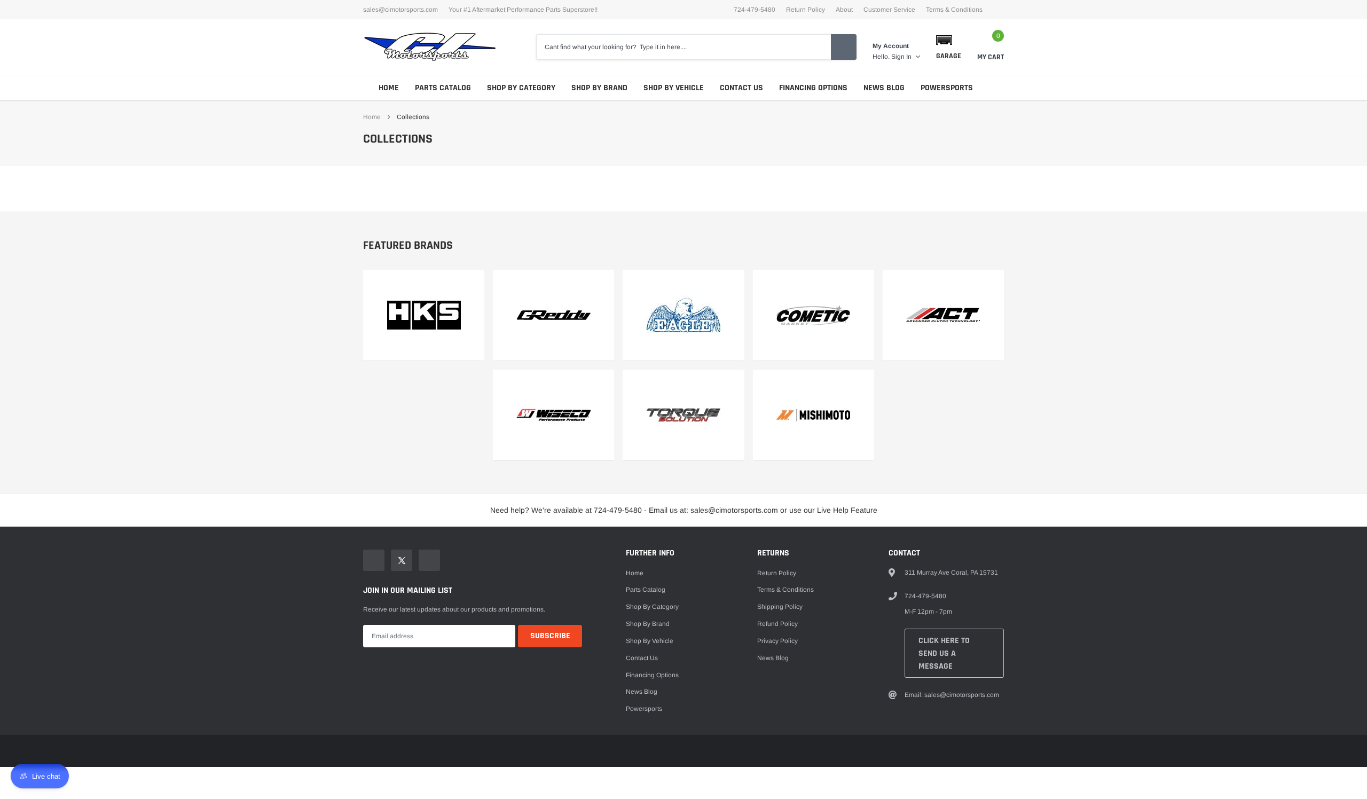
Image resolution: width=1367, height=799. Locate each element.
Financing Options (813, 87)
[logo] (430, 47)
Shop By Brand (599, 87)
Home (389, 87)
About (844, 9)
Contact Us (741, 87)
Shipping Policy (780, 606)
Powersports (947, 87)
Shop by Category (521, 87)
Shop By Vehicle (673, 87)
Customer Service (889, 9)
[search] (844, 47)
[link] (423, 315)
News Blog (884, 87)
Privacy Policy (777, 641)
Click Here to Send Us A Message (944, 653)
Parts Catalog (443, 87)
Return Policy (805, 9)
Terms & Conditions (954, 9)
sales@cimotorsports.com (400, 9)
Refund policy (777, 624)
